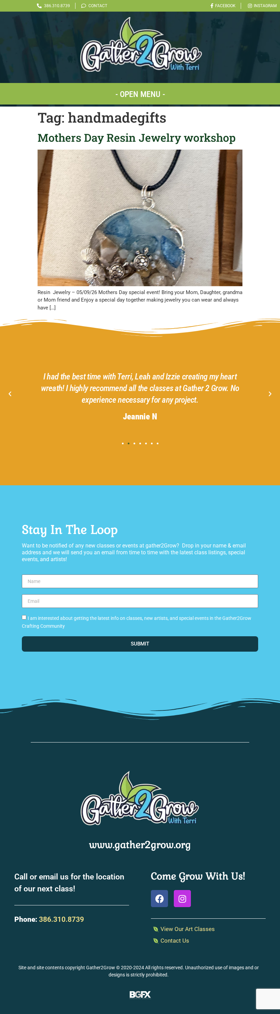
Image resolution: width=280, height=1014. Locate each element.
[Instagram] (182, 898)
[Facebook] (159, 898)
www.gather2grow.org (140, 844)
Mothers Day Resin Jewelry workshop (137, 137)
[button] (140, 93)
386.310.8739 (61, 919)
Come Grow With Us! (198, 876)
